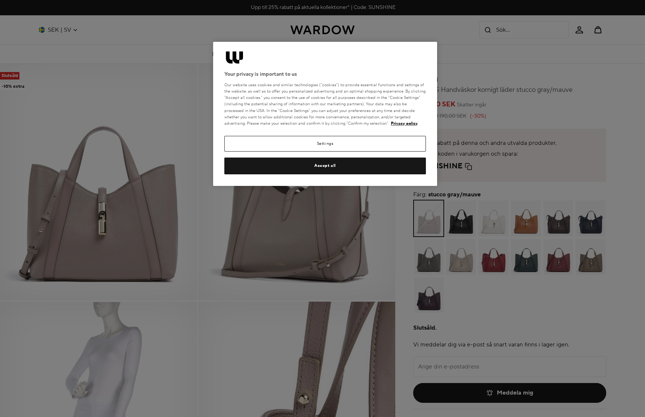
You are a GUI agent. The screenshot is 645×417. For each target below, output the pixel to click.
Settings (325, 143)
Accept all (325, 165)
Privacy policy (404, 123)
